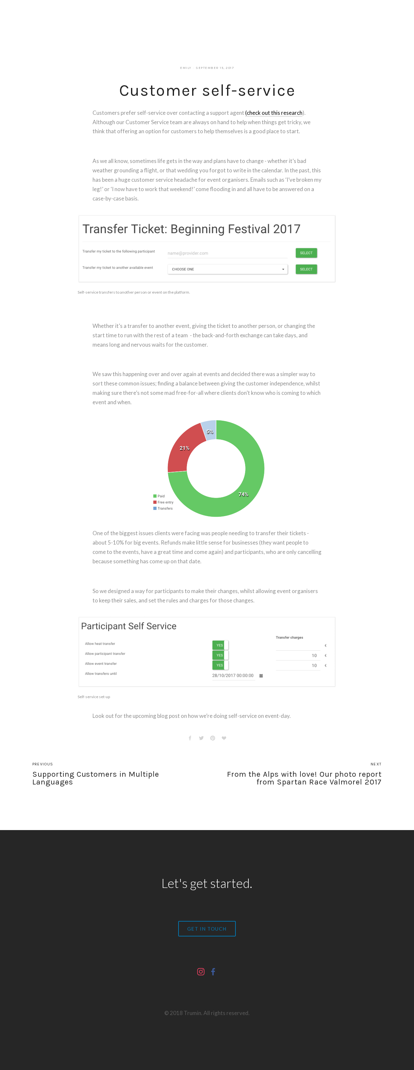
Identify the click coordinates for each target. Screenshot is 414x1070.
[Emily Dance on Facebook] (213, 972)
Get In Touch (207, 929)
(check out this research (273, 112)
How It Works (65, 17)
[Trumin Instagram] (201, 972)
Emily (185, 68)
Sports (94, 17)
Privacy (185, 17)
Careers (163, 17)
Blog (111, 17)
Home (38, 17)
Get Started (135, 17)
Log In (211, 17)
